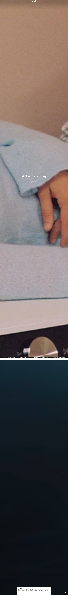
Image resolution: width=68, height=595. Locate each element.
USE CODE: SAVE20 (34, 181)
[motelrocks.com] (34, 1)
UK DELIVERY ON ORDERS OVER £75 (13, 357)
